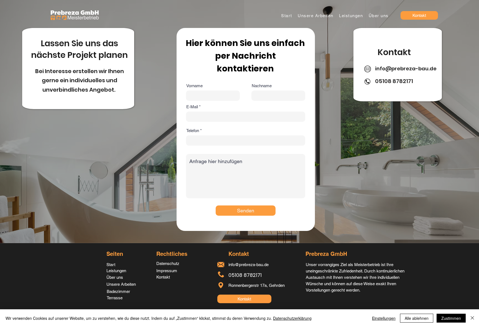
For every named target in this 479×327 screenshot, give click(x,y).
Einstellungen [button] (384, 318)
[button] (351, 15)
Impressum (166, 270)
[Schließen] (472, 318)
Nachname (262, 86)
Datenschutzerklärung (292, 318)
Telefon (192, 130)
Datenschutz (167, 263)
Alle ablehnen (417, 318)
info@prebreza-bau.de (406, 68)
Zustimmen (451, 318)
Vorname (194, 86)
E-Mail (192, 107)
